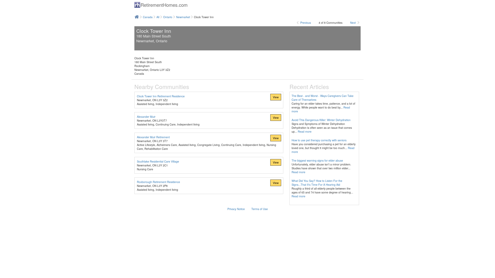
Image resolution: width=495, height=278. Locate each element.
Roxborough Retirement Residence (158, 182)
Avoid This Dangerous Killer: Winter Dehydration (321, 120)
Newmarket (183, 17)
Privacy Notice (236, 209)
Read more (305, 131)
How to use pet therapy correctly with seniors (319, 140)
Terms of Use (259, 209)
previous (305, 23)
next (353, 23)
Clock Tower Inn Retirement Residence (161, 96)
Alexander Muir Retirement (153, 137)
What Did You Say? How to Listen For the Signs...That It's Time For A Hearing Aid (317, 182)
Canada (148, 17)
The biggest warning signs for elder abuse (317, 160)
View (276, 97)
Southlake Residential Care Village (158, 161)
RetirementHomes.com (164, 4)
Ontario (167, 17)
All (157, 17)
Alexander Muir (146, 117)
